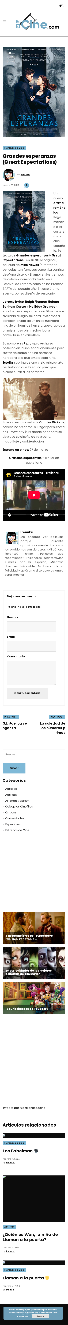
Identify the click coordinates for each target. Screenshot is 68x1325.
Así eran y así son (17, 801)
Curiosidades (14, 818)
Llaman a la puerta (24, 1278)
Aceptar (41, 1316)
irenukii (25, 175)
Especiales (13, 824)
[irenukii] (12, 537)
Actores (11, 789)
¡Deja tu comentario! (27, 693)
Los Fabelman (18, 1151)
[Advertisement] (34, 873)
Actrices (11, 795)
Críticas (10, 812)
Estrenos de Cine (14, 148)
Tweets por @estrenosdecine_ (25, 1108)
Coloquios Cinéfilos (19, 806)
